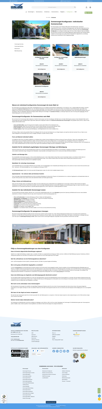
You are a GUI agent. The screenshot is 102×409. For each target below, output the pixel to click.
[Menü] (6, 395)
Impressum (34, 334)
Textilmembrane (26, 384)
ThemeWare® (62, 406)
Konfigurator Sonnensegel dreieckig (61, 58)
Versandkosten (53, 405)
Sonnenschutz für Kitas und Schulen (49, 374)
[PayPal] (33, 351)
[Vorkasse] (39, 354)
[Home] (26, 11)
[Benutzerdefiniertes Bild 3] (76, 361)
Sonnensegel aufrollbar (27, 376)
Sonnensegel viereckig (19, 44)
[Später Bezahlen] (38, 351)
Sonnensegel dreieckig (19, 46)
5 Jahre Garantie (14, 1)
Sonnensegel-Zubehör (27, 394)
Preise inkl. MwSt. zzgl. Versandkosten (42, 65)
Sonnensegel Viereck (27, 389)
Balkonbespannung (18, 50)
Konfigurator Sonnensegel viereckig (41, 58)
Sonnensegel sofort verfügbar (28, 393)
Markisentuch (17, 48)
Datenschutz (34, 338)
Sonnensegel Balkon (26, 374)
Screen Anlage (64, 372)
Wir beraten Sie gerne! (66, 1)
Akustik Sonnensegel (26, 398)
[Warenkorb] (90, 7)
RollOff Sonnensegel (46, 376)
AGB (32, 332)
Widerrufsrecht (34, 336)
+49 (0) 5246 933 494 (40, 1)
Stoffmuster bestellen (56, 334)
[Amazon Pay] (42, 351)
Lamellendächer (45, 377)
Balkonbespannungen (80, 57)
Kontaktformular (20, 340)
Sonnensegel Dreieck (27, 377)
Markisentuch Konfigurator (42, 86)
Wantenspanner (17, 198)
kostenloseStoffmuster (89, 13)
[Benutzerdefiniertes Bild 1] (83, 356)
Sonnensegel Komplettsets (28, 391)
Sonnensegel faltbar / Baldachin (29, 396)
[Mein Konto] (86, 7)
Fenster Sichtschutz (65, 374)
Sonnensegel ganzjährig (27, 381)
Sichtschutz (82, 111)
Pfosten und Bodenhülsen (19, 201)
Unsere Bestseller (26, 386)
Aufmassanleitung (59, 271)
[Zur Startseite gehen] (17, 7)
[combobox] (52, 7)
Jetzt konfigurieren (42, 69)
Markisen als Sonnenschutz (47, 372)
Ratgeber (54, 336)
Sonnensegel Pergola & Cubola (28, 372)
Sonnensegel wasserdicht (27, 379)
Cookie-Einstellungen (35, 341)
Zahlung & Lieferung (35, 339)
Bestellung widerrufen (51, 402)
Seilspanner (24, 198)
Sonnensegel (46, 165)
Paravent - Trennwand (66, 381)
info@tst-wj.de (17, 339)
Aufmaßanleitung (18, 267)
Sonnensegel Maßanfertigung (28, 382)
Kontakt (53, 338)
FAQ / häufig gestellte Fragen (57, 339)
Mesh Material (64, 379)
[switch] (4, 402)
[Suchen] (75, 7)
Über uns (90, 1)
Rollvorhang (64, 376)
